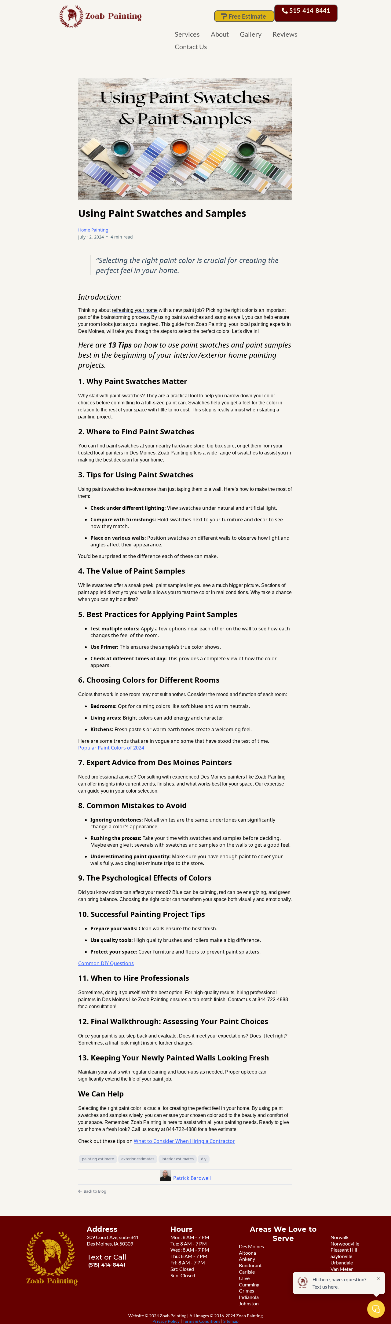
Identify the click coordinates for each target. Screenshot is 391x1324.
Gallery (250, 34)
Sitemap (231, 1321)
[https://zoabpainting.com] (131, 17)
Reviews (285, 34)
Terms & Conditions (201, 1321)
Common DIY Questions (106, 963)
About (220, 34)
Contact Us (191, 46)
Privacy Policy (166, 1321)
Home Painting (93, 230)
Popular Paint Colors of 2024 (111, 747)
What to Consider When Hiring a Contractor (184, 1141)
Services (187, 34)
